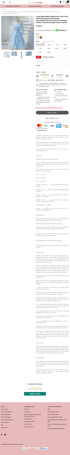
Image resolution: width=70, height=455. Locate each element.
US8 (49, 48)
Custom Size (40, 44)
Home (3, 9)
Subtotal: (38, 72)
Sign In (63, 2)
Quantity (38, 65)
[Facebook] (1, 435)
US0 (49, 44)
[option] (12, 6)
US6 (40, 48)
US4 (65, 44)
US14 (40, 52)
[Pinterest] (5, 435)
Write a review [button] (35, 394)
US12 (65, 48)
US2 (57, 44)
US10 (56, 48)
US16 (48, 52)
